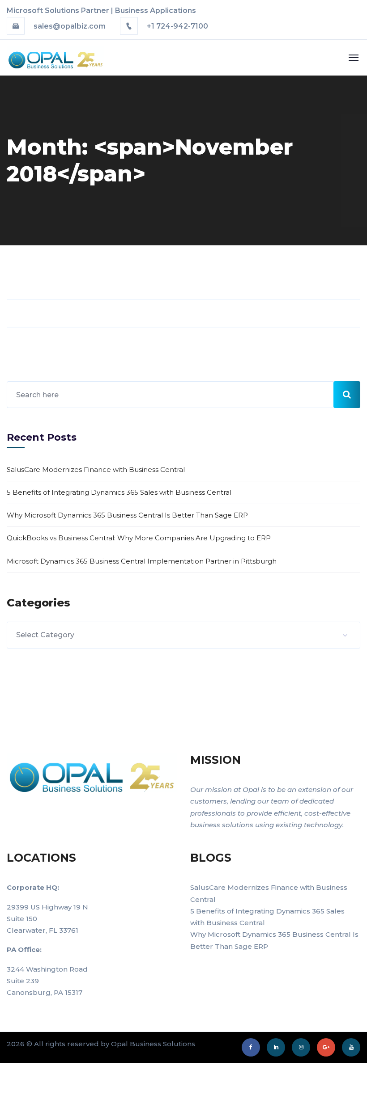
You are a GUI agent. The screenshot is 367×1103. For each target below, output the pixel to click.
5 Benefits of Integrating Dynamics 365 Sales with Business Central (119, 492)
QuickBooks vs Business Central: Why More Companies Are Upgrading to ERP (139, 538)
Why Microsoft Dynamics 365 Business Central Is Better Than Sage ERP (127, 515)
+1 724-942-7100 (176, 26)
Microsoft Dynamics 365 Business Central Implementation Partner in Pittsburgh (142, 561)
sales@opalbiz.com (69, 26)
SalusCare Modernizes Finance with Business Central (96, 469)
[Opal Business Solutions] (46, 57)
